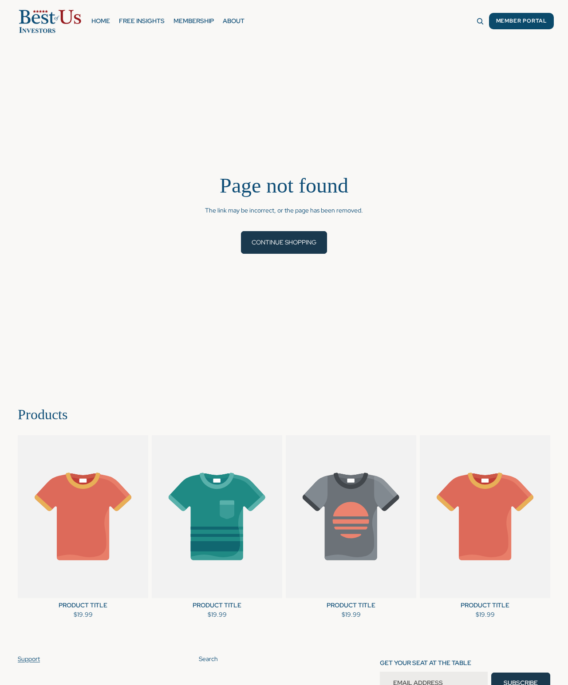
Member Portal (521, 20)
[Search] (480, 21)
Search (208, 659)
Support (29, 659)
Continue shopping (284, 242)
